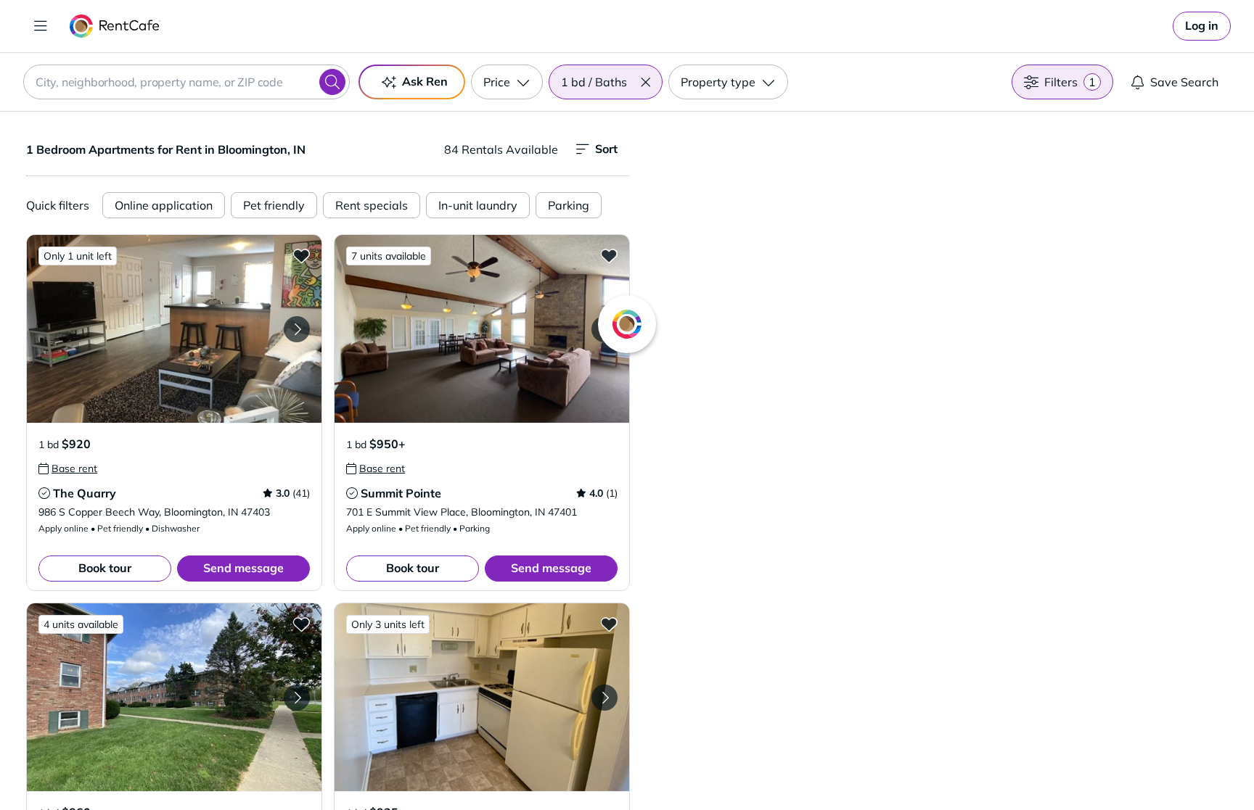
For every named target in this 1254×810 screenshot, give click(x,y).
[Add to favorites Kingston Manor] (301, 624)
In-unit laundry (477, 205)
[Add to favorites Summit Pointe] (609, 255)
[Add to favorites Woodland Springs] (609, 624)
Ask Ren (425, 81)
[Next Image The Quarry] (297, 329)
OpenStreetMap (1016, 767)
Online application (164, 205)
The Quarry (84, 493)
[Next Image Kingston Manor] (297, 698)
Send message (243, 568)
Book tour (104, 568)
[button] (645, 82)
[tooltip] (67, 468)
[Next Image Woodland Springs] (604, 698)
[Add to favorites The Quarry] (301, 255)
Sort (606, 148)
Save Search (1184, 82)
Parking (568, 205)
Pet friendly (274, 205)
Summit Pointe (401, 493)
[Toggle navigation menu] (40, 26)
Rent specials (371, 205)
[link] (1202, 26)
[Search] (332, 82)
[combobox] (186, 82)
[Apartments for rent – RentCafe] (115, 26)
